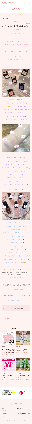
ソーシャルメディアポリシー (23, 413)
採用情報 (4, 408)
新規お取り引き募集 (7, 416)
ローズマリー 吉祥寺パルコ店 (10, 21)
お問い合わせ (20, 408)
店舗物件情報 (5, 413)
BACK (3, 314)
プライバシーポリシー (22, 411)
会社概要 (4, 411)
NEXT (29, 314)
